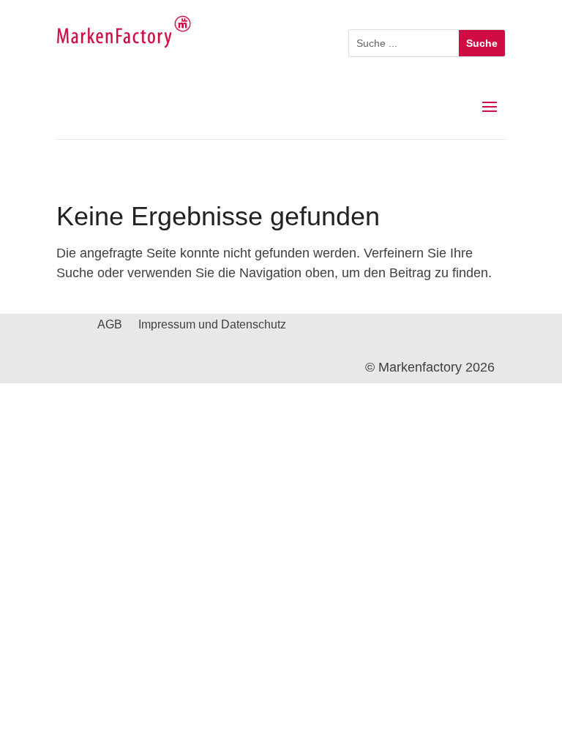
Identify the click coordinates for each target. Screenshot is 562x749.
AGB (109, 325)
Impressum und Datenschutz (212, 325)
